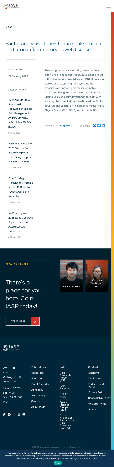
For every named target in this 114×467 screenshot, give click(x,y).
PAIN (62, 367)
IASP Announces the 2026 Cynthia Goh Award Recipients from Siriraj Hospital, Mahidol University (20, 152)
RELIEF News (64, 395)
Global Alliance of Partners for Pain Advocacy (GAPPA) (67, 421)
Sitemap (93, 409)
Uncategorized (63, 125)
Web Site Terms (97, 403)
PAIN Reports (64, 387)
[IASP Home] (11, 6)
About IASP (38, 407)
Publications (38, 367)
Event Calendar (40, 384)
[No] (110, 458)
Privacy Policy (96, 392)
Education (37, 378)
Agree (57, 463)
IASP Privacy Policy (41, 458)
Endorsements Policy (96, 385)
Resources (37, 373)
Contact (93, 367)
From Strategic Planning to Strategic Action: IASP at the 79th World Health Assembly (20, 187)
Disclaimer (94, 373)
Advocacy (37, 390)
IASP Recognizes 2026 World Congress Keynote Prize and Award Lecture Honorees (20, 222)
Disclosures (95, 378)
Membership (38, 395)
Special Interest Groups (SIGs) (64, 406)
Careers (35, 401)
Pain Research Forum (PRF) (65, 377)
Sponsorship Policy (99, 398)
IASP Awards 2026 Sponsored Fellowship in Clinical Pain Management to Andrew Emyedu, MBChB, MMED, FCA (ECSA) (20, 113)
